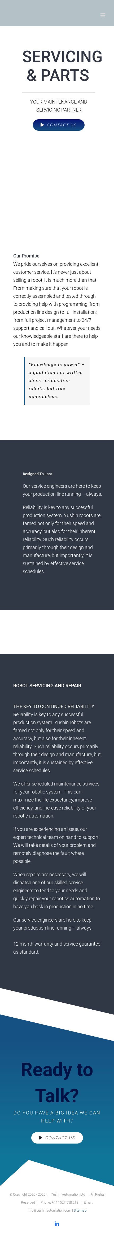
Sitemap (80, 1210)
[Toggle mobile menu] (103, 15)
